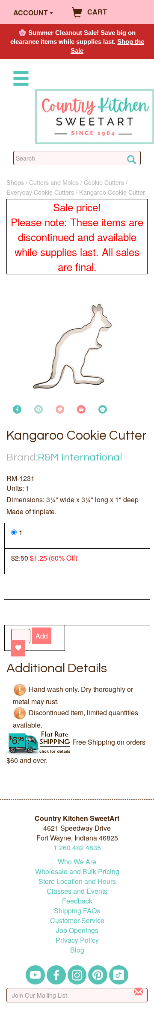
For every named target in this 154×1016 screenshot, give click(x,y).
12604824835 (77, 847)
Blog (77, 950)
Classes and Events (77, 891)
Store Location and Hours (77, 881)
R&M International (80, 457)
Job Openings (77, 930)
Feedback (77, 901)
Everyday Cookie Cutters (40, 191)
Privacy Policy (77, 940)
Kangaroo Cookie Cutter (112, 191)
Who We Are (77, 861)
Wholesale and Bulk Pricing (77, 871)
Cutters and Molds (54, 182)
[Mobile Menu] (19, 79)
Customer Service (77, 920)
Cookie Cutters (104, 182)
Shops (15, 182)
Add (42, 636)
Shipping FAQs (77, 910)
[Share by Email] (81, 408)
